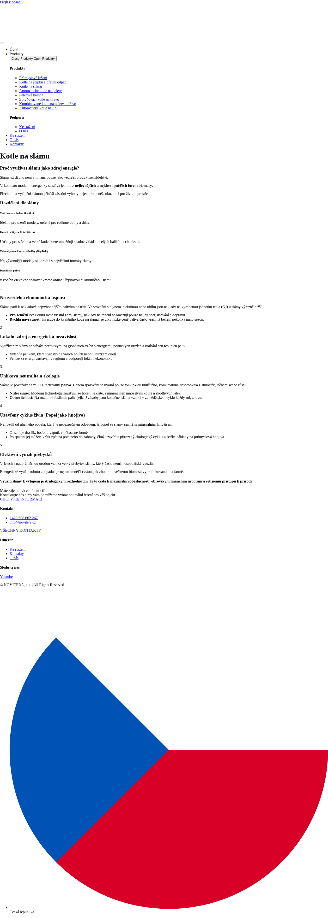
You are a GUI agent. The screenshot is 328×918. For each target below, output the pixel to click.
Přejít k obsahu (11, 2)
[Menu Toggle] (2, 42)
